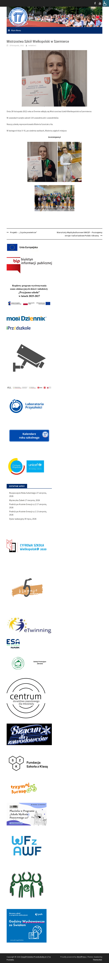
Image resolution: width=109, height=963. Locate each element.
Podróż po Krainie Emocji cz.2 (22, 504)
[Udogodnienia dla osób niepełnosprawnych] (106, 3)
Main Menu (16, 30)
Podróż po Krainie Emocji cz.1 (22, 511)
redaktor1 (32, 45)
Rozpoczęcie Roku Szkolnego (22, 493)
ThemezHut (97, 959)
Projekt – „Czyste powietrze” (23, 232)
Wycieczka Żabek (16, 500)
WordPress (81, 957)
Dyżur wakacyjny (16, 518)
